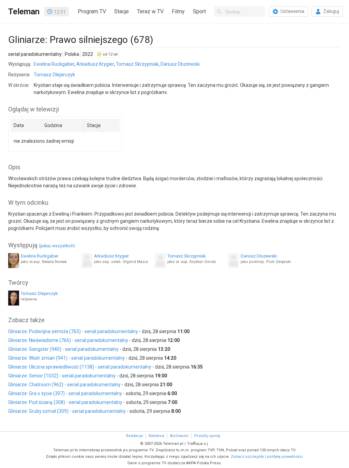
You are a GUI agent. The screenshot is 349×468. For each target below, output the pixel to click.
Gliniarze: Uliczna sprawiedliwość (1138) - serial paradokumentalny (79, 367)
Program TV (92, 11)
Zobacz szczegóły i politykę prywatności (267, 456)
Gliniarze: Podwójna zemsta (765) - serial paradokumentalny (73, 331)
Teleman (24, 11)
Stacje (121, 11)
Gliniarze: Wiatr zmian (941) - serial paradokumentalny (66, 358)
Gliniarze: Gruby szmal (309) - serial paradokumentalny (67, 411)
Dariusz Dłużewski (180, 64)
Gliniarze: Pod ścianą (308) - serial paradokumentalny (65, 402)
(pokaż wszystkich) (57, 246)
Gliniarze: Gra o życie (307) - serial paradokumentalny (65, 393)
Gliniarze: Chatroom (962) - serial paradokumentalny (64, 384)
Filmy (178, 11)
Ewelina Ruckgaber (54, 64)
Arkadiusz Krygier (95, 64)
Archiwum (179, 436)
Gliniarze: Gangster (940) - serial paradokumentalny (63, 349)
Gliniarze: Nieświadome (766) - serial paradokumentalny (68, 340)
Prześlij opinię (207, 436)
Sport (199, 11)
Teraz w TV (150, 11)
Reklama (156, 436)
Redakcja (134, 436)
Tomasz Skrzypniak (137, 64)
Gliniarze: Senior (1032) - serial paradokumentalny (62, 375)
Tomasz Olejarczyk (54, 74)
